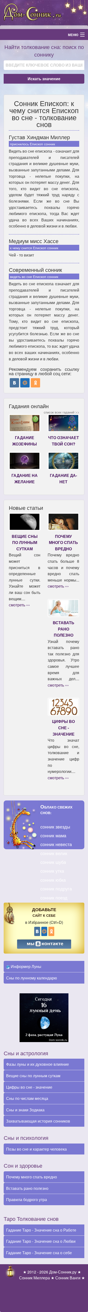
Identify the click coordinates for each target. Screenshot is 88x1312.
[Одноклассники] (35, 382)
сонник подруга (56, 888)
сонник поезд (53, 897)
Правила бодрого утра (26, 1199)
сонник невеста (56, 844)
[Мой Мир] (25, 382)
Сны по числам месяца (27, 1098)
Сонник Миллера (34, 1278)
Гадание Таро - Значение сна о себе (39, 1252)
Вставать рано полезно (27, 1188)
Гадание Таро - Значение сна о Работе (41, 1230)
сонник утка (52, 871)
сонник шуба (53, 862)
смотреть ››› (19, 605)
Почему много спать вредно (31, 1177)
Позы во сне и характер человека (36, 1149)
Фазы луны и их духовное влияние (37, 1064)
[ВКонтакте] (14, 382)
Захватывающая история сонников (38, 1121)
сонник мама (53, 835)
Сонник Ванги (67, 1278)
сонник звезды (55, 826)
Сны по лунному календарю (31, 978)
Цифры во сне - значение (29, 1087)
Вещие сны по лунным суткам (33, 1075)
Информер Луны (25, 966)
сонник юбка (53, 880)
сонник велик (53, 853)
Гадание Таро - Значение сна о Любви (41, 1241)
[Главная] (44, 12)
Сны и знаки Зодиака (25, 1110)
